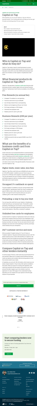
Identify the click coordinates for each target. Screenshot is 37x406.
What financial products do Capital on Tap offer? (13, 30)
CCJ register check (17, 384)
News (27, 384)
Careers (3, 391)
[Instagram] (34, 373)
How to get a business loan (30, 379)
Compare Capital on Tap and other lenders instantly (13, 34)
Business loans (16, 381)
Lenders (6, 7)
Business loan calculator (29, 381)
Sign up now (27, 365)
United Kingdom (30, 404)
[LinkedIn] (31, 373)
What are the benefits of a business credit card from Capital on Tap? (17, 32)
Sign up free (29, 3)
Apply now (19, 285)
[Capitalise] (5, 4)
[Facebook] (29, 373)
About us (3, 389)
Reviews (3, 393)
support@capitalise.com (13, 373)
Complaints (27, 393)
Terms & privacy (28, 391)
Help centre (27, 386)
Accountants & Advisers (6, 379)
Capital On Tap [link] (11, 7)
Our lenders (4, 381)
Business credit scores (17, 379)
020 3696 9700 (11, 372)
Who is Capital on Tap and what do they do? (12, 28)
